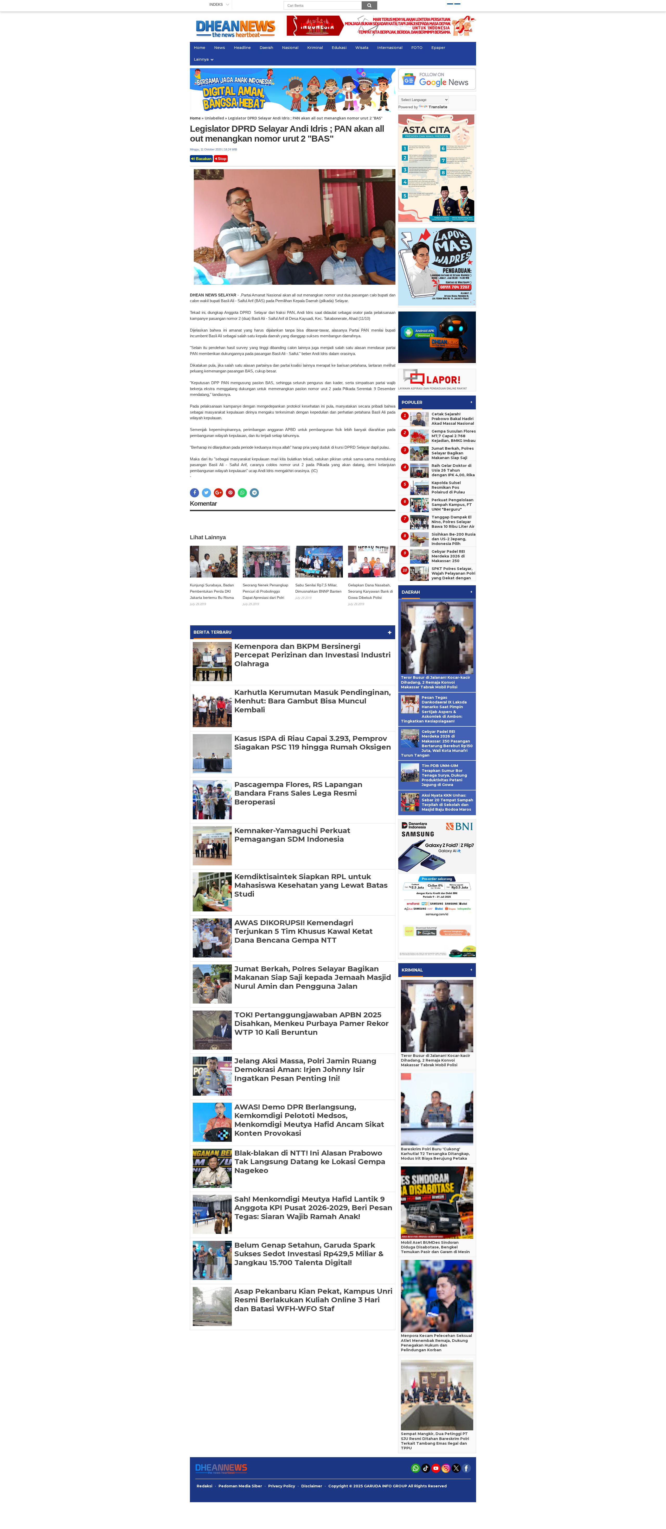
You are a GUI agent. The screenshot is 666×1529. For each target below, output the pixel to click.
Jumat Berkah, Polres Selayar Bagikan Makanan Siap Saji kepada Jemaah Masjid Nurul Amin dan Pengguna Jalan (312, 977)
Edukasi (339, 47)
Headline (242, 47)
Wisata (361, 47)
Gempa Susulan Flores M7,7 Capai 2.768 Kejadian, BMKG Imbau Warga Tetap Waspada (454, 440)
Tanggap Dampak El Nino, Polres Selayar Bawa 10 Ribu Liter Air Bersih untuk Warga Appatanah (453, 526)
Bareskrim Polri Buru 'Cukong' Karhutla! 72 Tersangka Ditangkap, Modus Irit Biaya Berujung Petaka (435, 1154)
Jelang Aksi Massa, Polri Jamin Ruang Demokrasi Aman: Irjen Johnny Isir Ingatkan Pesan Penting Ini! (305, 1069)
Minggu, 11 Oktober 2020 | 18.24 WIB (213, 149)
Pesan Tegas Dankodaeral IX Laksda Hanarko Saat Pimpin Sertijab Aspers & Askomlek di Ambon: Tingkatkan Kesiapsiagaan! (434, 709)
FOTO (416, 47)
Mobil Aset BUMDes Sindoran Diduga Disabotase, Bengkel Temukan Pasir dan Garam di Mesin (435, 1247)
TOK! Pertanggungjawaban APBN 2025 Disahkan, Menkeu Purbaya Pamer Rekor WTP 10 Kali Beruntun (311, 1023)
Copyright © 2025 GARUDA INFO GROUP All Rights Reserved (387, 1486)
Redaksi (204, 1486)
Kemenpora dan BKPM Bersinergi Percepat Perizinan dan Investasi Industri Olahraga (312, 655)
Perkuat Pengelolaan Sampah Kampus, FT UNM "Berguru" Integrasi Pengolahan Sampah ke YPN (453, 509)
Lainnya (201, 59)
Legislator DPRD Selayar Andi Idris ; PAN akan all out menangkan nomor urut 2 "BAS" (287, 133)
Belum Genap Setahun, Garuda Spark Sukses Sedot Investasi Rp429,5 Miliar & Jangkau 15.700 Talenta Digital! (308, 1254)
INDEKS (216, 4)
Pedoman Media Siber (240, 1486)
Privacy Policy (281, 1486)
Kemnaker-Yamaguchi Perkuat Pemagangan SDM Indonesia (292, 835)
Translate (437, 107)
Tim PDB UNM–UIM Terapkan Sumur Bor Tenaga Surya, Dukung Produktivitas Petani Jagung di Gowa (444, 775)
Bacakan (203, 158)
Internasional (389, 47)
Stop (221, 158)
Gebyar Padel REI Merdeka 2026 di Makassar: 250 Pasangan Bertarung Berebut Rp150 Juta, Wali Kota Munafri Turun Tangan (435, 563)
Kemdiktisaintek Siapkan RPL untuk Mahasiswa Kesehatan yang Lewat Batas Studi (311, 885)
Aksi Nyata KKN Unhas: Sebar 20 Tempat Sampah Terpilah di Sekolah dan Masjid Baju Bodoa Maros (447, 802)
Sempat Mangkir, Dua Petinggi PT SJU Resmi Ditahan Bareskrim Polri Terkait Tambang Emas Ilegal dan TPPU (435, 1440)
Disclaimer (311, 1486)
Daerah (266, 47)
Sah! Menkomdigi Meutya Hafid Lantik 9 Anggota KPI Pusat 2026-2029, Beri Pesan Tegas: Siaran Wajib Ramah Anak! (313, 1208)
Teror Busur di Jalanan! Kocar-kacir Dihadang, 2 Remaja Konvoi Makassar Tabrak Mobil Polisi (435, 682)
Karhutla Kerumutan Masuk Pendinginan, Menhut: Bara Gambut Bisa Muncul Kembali (312, 701)
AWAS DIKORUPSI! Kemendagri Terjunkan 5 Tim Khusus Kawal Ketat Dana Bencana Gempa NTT (303, 931)
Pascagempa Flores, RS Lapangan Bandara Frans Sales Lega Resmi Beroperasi (298, 793)
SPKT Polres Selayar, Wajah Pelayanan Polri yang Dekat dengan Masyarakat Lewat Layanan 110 (453, 578)
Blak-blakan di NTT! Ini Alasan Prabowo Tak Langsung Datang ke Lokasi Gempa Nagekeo (309, 1162)
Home (199, 47)
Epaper (438, 47)
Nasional (290, 47)
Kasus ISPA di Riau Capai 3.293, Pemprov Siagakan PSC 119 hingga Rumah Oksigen (312, 743)
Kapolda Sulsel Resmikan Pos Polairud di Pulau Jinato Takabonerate (452, 489)
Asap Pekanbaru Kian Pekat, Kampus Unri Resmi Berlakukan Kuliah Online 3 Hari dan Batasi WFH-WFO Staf (313, 1300)
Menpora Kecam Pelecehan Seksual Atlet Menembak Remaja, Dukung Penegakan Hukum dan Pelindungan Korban (436, 1342)
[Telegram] (254, 492)
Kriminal (315, 47)
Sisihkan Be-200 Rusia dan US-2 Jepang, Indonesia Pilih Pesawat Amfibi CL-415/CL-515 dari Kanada (437, 546)
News (219, 47)
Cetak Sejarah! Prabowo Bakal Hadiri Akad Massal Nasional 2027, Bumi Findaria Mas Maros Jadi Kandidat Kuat (436, 426)
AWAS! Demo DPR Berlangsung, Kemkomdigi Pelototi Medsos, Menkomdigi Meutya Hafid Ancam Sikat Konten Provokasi (309, 1120)
